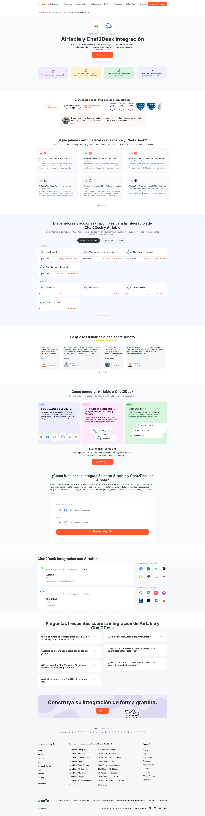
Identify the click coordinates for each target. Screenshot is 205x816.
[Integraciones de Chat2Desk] (141, 593)
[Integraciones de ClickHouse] (141, 576)
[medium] (165, 808)
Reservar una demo (157, 4)
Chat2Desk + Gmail (106, 761)
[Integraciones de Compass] (164, 601)
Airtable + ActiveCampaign (80, 765)
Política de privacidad (81, 800)
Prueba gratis (102, 55)
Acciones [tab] (121, 240)
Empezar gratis (102, 462)
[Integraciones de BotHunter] (164, 593)
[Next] (105, 373)
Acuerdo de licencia (64, 800)
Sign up (143, 4)
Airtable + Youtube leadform (81, 780)
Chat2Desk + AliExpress (108, 773)
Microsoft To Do (44, 766)
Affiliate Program (149, 776)
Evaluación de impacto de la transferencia (131, 800)
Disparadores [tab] (108, 240)
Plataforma (68, 4)
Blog (144, 754)
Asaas (40, 751)
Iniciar (134, 4)
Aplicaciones (96, 4)
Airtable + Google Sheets (79, 757)
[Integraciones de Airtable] (156, 569)
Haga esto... (60, 517)
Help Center (147, 757)
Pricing (145, 750)
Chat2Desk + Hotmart (107, 754)
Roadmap (146, 769)
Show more (42, 783)
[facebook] (150, 808)
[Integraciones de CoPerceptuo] (149, 576)
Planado (41, 774)
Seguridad (152, 800)
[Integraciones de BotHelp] (156, 593)
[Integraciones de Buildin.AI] (164, 569)
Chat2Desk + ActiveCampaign (110, 765)
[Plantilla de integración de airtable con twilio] (57, 160)
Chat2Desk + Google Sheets (109, 757)
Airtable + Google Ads (78, 777)
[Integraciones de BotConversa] (149, 593)
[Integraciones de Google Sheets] (149, 569)
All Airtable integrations (78, 750)
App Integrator (148, 765)
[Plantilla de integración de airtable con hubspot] (102, 160)
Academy (146, 761)
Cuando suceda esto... (64, 504)
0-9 (61, 732)
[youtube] (160, 808)
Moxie (40, 770)
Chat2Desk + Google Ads (108, 777)
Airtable (65, 12)
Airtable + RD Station (78, 769)
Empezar (102, 711)
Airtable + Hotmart (77, 754)
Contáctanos (163, 800)
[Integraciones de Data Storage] (156, 576)
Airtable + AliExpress (77, 773)
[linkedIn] (155, 808)
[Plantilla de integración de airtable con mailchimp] (57, 188)
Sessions (41, 754)
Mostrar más (102, 206)
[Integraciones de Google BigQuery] (141, 569)
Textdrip (41, 758)
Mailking (41, 777)
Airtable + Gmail (75, 761)
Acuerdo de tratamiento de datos (103, 800)
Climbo (40, 762)
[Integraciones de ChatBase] (149, 601)
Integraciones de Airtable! (69, 259)
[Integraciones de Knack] (164, 576)
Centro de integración (44, 12)
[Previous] (100, 373)
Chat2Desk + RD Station (108, 769)
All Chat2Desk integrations (108, 750)
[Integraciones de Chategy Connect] (156, 601)
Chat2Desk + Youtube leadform (111, 780)
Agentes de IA (148, 780)
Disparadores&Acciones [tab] (88, 240)
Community (147, 772)
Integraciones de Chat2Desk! (155, 259)
